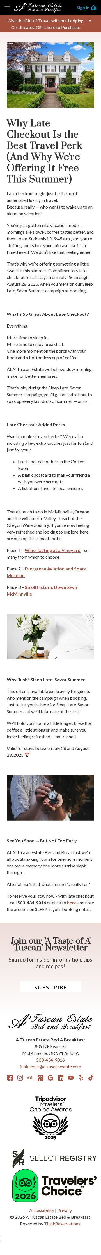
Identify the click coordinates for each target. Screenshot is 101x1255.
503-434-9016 (50, 1059)
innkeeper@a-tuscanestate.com (50, 1066)
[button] (90, 21)
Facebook (10, 1078)
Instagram (20, 1078)
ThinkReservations (62, 1223)
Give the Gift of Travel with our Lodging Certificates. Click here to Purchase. (46, 24)
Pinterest (40, 1078)
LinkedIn (60, 1078)
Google (50, 1078)
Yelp (81, 1078)
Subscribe (50, 987)
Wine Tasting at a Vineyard (53, 550)
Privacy (64, 1210)
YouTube (71, 1078)
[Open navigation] (7, 7)
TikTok (91, 1078)
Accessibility (41, 1210)
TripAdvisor (30, 1078)
